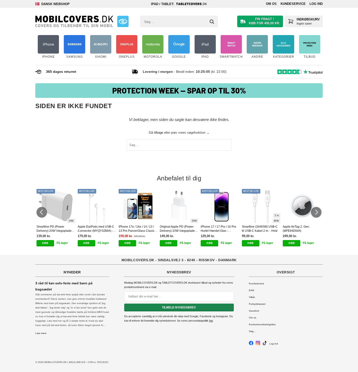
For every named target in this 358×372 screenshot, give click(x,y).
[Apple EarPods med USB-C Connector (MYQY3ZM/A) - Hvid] (97, 206)
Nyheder (72, 272)
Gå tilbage (156, 132)
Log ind (316, 4)
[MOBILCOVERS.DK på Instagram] (258, 344)
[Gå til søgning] (212, 22)
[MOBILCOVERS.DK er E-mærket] (123, 21)
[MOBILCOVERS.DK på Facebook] (251, 344)
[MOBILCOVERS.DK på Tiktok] (265, 344)
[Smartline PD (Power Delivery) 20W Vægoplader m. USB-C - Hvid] (56, 206)
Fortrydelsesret (257, 304)
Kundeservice (293, 4)
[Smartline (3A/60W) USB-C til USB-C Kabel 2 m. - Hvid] (261, 206)
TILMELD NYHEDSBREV (179, 307)
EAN (251, 290)
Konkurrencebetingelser (262, 324)
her (211, 320)
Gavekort (254, 310)
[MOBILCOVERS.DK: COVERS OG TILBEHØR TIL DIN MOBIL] (74, 21)
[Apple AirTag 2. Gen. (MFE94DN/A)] (302, 206)
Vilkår (252, 297)
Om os (271, 4)
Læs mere (41, 333)
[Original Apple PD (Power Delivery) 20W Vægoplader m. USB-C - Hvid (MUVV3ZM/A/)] (179, 206)
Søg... (252, 331)
